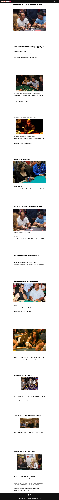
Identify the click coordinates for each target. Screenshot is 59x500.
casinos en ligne (32, 239)
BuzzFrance (27, 496)
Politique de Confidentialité (35, 498)
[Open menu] (57, 1)
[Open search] (55, 1)
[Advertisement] (6, 17)
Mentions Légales (25, 498)
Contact (19, 498)
